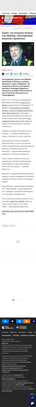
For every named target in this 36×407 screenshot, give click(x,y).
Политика (5, 332)
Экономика (22, 332)
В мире (30, 332)
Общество (13, 332)
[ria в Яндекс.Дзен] (12, 321)
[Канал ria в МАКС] (5, 321)
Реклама (16, 335)
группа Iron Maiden (17, 201)
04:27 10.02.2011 (7, 26)
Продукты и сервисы (28, 335)
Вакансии (5, 343)
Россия (12, 225)
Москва (5, 225)
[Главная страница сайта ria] (11, 17)
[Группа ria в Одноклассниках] (26, 321)
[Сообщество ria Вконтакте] (19, 321)
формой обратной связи (25, 383)
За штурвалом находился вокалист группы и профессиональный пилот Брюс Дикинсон (17, 110)
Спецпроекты (6, 335)
